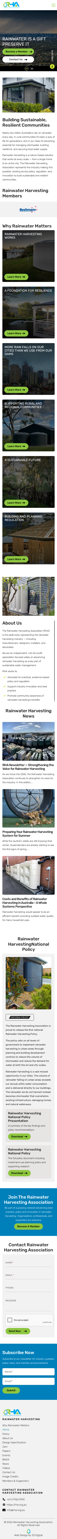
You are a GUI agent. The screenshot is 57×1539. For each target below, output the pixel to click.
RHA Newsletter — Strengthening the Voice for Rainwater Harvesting (28, 767)
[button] (26, 68)
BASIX (5, 1459)
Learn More (14, 276)
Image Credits (10, 1476)
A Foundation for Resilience (28, 290)
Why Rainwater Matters (15, 1425)
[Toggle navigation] (53, 5)
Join (4, 1446)
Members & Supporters (15, 1480)
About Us (7, 1438)
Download (17, 1136)
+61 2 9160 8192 (16, 1499)
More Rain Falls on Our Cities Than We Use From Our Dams (28, 350)
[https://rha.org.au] (28, 1531)
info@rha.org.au (16, 1510)
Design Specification (14, 1442)
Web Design (21, 1535)
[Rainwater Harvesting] (11, 5)
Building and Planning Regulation (23, 518)
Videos (6, 1468)
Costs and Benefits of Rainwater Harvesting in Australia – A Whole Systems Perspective (24, 902)
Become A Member (28, 1226)
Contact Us (16, 59)
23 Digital (37, 1535)
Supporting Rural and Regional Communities (23, 405)
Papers (6, 1450)
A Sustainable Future (23, 460)
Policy (6, 1433)
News (5, 1463)
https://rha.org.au (17, 1504)
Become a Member (17, 51)
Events (6, 1455)
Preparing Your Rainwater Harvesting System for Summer (27, 833)
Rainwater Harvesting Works (23, 235)
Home (5, 1429)
